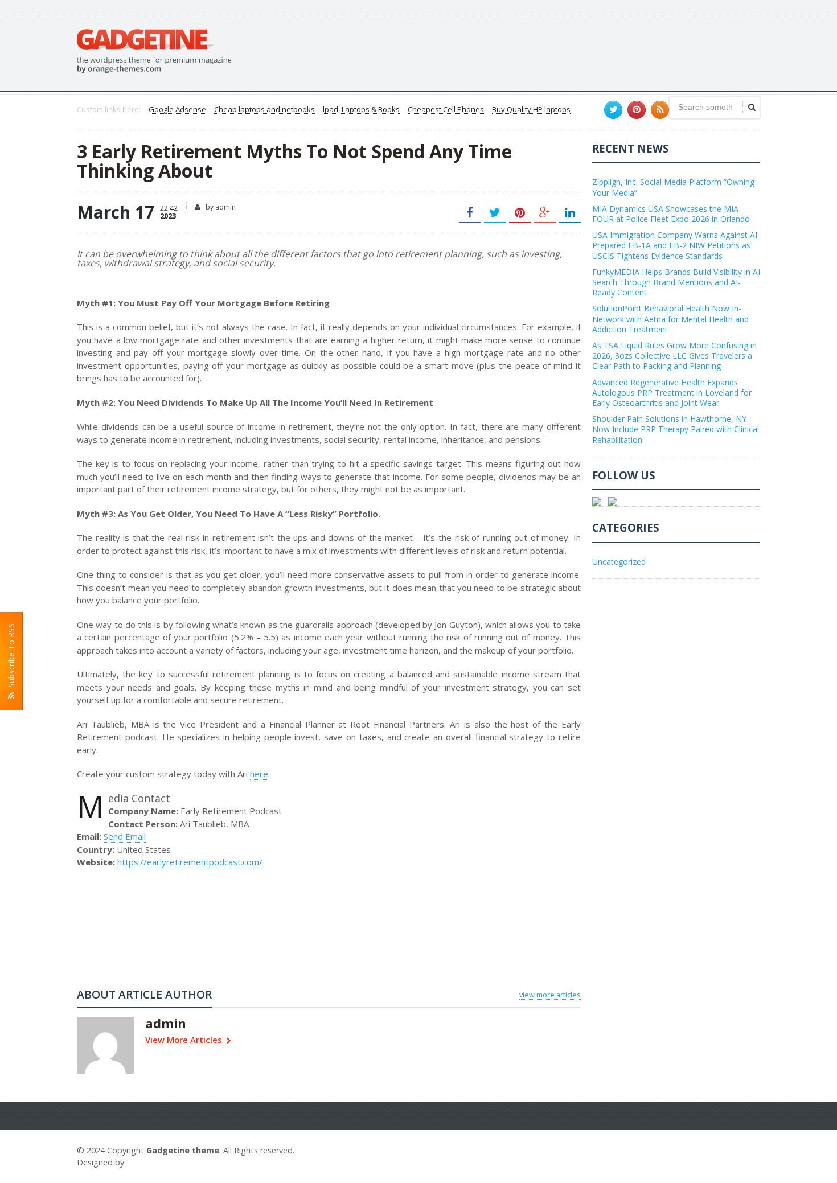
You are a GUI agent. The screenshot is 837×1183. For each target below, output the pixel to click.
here (259, 773)
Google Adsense (177, 110)
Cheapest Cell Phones (446, 110)
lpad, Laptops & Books (361, 110)
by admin (220, 207)
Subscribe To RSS (11, 657)
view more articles (550, 994)
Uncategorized (619, 561)
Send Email (125, 836)
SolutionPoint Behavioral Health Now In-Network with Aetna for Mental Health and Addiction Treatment (670, 318)
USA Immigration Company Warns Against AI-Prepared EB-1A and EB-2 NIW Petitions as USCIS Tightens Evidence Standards (676, 245)
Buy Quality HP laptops (531, 110)
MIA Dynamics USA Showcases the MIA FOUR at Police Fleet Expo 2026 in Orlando (671, 213)
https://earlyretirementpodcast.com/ (189, 862)
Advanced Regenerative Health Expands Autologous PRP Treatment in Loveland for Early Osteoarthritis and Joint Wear (672, 392)
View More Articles (183, 1040)
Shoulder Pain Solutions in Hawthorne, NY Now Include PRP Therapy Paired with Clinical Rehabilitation (675, 429)
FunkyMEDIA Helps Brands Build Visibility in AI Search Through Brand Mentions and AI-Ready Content (676, 282)
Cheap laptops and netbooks (264, 110)
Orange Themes (160, 1162)
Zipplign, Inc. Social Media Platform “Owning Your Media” (673, 187)
